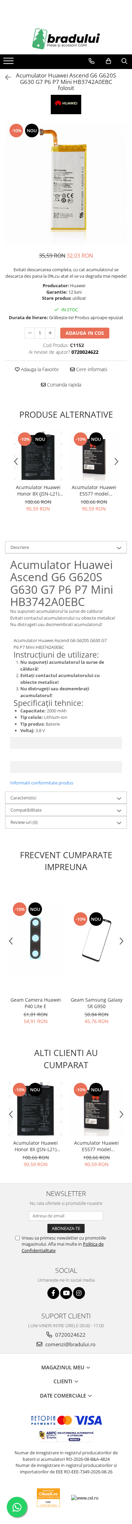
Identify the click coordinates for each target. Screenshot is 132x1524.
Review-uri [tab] (24, 822)
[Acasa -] (66, 38)
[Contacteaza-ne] (91, 61)
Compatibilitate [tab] (26, 810)
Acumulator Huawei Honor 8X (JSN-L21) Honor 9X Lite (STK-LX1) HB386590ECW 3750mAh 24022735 (38, 490)
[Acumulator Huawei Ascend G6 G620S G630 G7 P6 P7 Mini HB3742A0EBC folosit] (66, 184)
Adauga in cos (85, 333)
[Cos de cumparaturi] (108, 61)
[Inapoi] (5, 77)
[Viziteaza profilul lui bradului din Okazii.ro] (48, 1497)
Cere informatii (91, 369)
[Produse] (9, 63)
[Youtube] (66, 1293)
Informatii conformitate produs (41, 783)
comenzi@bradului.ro (69, 1344)
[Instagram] (79, 1293)
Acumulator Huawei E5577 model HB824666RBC (94, 490)
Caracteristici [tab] (23, 798)
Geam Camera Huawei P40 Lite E (35, 1003)
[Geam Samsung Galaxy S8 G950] (96, 938)
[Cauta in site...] (124, 61)
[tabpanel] (66, 184)
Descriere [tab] (19, 547)
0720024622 (70, 1334)
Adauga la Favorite (39, 369)
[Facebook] (53, 1293)
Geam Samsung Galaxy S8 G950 (97, 1003)
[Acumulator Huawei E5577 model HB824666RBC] (93, 456)
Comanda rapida (63, 384)
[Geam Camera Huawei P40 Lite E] (35, 938)
